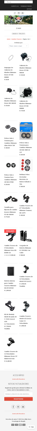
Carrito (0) (15, 6)
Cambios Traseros (18, 33)
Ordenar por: (18, 42)
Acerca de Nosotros (18, 379)
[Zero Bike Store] (18, 20)
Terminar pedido (26, 6)
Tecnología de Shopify (18, 421)
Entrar (29, 9)
